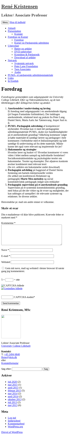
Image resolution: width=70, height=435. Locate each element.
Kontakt (18, 34)
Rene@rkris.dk (9, 357)
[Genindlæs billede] (11, 288)
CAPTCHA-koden (24, 297)
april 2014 (13, 396)
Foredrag (19, 39)
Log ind (12, 417)
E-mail (5, 256)
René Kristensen (19, 6)
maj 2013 (12, 405)
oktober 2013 (14, 399)
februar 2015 (14, 390)
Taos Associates (22, 69)
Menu (5, 22)
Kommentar (8, 223)
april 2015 (13, 387)
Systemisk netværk (24, 63)
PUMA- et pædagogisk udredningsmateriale (30, 75)
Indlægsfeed (14, 420)
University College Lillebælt (15, 345)
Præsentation (14, 31)
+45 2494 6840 (12, 354)
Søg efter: (6, 368)
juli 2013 (12, 402)
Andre (17, 72)
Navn (5, 250)
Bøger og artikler (23, 48)
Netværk (12, 60)
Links (11, 78)
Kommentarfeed (16, 423)
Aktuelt (11, 28)
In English (13, 81)
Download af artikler (25, 57)
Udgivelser (13, 45)
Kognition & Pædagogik (27, 54)
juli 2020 (12, 381)
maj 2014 (12, 393)
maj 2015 (12, 384)
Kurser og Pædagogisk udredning (31, 42)
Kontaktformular (9, 363)
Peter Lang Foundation (26, 66)
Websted (5, 262)
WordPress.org (15, 426)
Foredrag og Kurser (18, 37)
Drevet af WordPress (12, 432)
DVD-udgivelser (23, 51)
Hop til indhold (17, 22)
